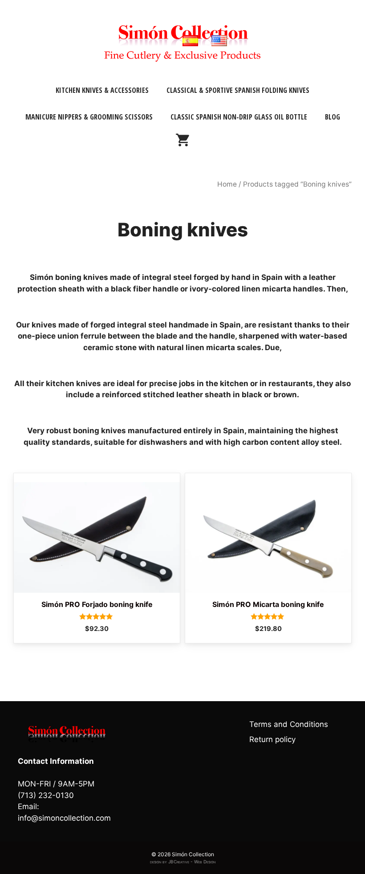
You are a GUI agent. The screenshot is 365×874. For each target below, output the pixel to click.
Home (227, 184)
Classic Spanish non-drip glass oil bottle (238, 117)
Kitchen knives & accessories (102, 90)
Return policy (272, 739)
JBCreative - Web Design (191, 861)
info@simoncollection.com (64, 818)
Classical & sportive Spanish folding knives (237, 90)
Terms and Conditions (288, 724)
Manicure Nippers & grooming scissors (89, 117)
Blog (332, 117)
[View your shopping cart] (182, 143)
